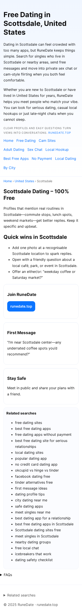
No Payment (42, 158)
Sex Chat (34, 149)
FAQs (8, 575)
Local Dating (65, 158)
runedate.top (59, 132)
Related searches (21, 595)
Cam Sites (47, 140)
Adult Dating (13, 149)
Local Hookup (57, 149)
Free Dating (26, 140)
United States (24, 181)
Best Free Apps (16, 158)
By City (9, 168)
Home (8, 140)
